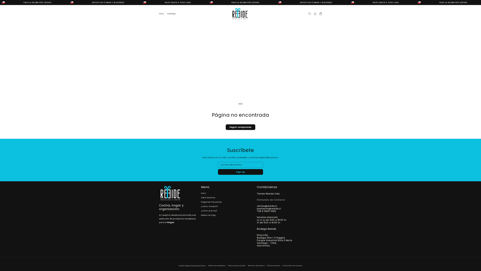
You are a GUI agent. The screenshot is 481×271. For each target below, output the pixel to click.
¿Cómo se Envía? (209, 211)
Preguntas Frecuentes (211, 202)
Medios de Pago (208, 215)
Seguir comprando (240, 127)
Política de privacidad (237, 266)
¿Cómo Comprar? (209, 206)
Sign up (240, 172)
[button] (309, 13)
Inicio (203, 193)
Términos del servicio (256, 266)
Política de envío (273, 266)
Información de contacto (292, 266)
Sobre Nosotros (208, 197)
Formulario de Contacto (271, 199)
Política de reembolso (217, 266)
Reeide (188, 266)
